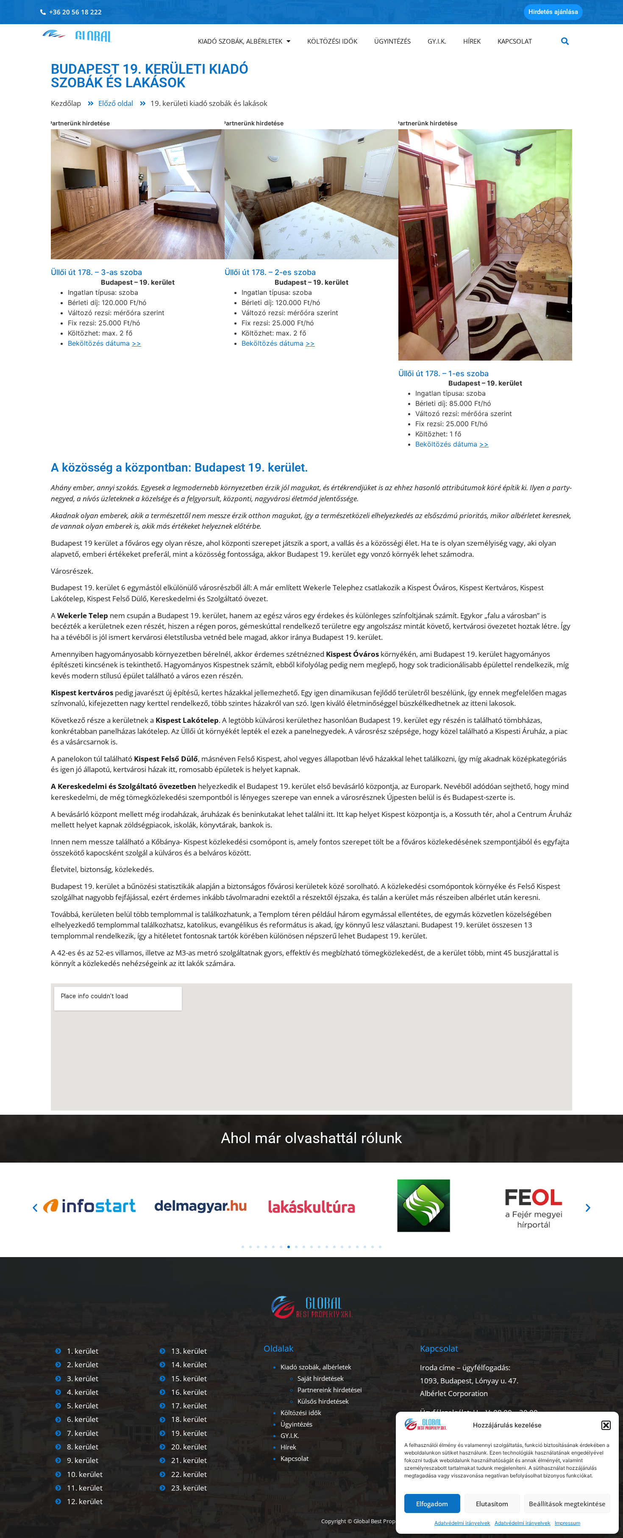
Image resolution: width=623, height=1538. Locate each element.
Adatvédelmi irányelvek (462, 1523)
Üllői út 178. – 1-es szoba (443, 373)
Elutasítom (492, 1503)
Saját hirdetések (321, 1378)
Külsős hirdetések (323, 1401)
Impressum (567, 1523)
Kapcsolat (515, 41)
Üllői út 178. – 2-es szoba (270, 272)
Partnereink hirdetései (330, 1389)
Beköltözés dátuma (104, 343)
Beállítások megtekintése (567, 1503)
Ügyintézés (392, 41)
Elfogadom (432, 1503)
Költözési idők (332, 41)
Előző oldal (115, 103)
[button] (606, 1425)
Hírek (472, 41)
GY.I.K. (437, 41)
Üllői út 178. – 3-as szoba (96, 272)
